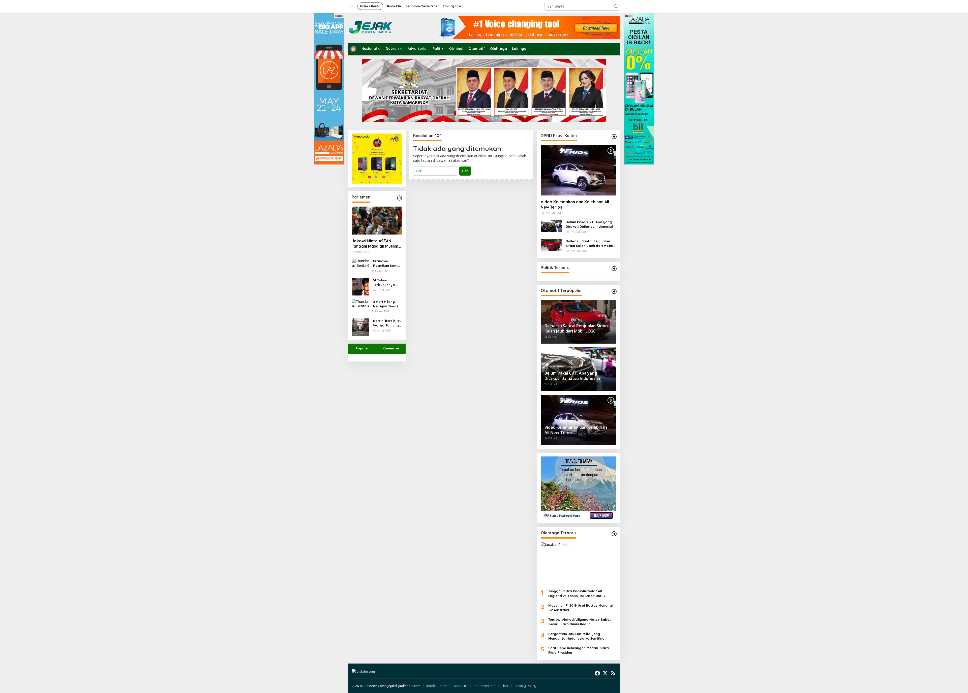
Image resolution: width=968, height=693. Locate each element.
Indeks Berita (436, 686)
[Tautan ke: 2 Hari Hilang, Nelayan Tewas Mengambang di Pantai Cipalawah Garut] (360, 303)
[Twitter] (605, 673)
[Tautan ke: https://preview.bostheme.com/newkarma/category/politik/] (614, 269)
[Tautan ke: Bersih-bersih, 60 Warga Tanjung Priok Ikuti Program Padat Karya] (360, 326)
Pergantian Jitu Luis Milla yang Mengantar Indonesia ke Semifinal (577, 636)
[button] (616, 6)
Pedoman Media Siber (491, 686)
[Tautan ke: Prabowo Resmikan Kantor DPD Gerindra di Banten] (360, 262)
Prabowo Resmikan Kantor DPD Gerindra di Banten (387, 263)
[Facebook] (597, 673)
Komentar (391, 348)
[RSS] (613, 673)
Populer (362, 348)
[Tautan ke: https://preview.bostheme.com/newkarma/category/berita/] (400, 198)
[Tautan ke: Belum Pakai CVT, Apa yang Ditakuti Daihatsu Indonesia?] (551, 225)
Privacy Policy (525, 686)
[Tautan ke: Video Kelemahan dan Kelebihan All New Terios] (578, 170)
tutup (339, 16)
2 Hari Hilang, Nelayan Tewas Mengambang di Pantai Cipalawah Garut (387, 304)
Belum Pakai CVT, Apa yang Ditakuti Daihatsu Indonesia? (590, 224)
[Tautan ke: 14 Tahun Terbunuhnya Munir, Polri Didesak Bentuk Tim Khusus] (360, 286)
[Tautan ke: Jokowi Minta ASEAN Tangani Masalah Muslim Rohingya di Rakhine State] (377, 221)
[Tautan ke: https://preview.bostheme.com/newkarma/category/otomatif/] (614, 137)
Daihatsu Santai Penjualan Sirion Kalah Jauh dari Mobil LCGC (589, 243)
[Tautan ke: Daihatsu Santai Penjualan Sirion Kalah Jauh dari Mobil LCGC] (551, 244)
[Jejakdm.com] (386, 27)
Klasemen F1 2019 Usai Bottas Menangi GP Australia (580, 607)
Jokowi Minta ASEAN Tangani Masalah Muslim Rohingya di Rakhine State (375, 243)
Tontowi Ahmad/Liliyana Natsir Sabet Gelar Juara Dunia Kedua (579, 621)
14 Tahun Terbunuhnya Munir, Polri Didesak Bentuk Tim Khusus (386, 282)
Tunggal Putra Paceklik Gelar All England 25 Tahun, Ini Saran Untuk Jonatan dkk (576, 593)
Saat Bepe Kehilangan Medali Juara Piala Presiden (578, 650)
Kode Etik (460, 686)
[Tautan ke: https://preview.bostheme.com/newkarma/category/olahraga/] (614, 534)
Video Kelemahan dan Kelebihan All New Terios (575, 204)
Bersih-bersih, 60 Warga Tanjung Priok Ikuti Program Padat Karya (387, 323)
